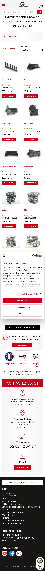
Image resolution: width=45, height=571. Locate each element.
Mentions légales (9, 501)
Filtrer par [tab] (10, 36)
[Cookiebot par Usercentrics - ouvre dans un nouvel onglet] (32, 255)
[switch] (40, 567)
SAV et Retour (8, 515)
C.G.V (4, 499)
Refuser (22, 314)
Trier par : (24, 46)
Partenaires (7, 518)
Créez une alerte (22, 345)
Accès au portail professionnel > (22, 482)
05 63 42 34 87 (22, 446)
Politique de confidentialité (14, 504)
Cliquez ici (17, 535)
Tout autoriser (22, 301)
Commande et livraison (12, 512)
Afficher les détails (30, 294)
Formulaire (22, 468)
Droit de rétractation (11, 523)
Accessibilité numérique (13, 521)
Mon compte (8, 493)
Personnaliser (21, 307)
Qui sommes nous (10, 496)
